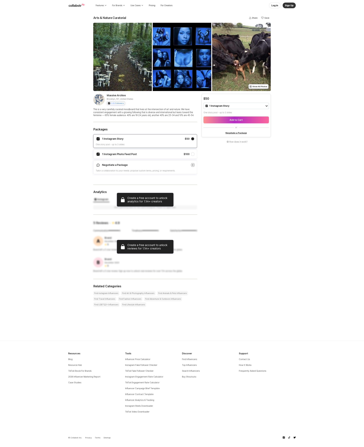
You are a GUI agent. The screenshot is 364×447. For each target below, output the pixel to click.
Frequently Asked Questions (252, 371)
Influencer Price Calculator (137, 359)
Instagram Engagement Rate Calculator (144, 376)
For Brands (117, 5)
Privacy (88, 438)
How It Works (245, 365)
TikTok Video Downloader (137, 411)
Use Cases (136, 5)
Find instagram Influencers (106, 293)
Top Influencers (189, 365)
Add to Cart (236, 119)
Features (100, 5)
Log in (274, 5)
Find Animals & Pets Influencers (172, 293)
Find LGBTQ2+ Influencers (106, 304)
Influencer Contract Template (139, 394)
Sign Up (289, 5)
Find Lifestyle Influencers (133, 304)
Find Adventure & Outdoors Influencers (163, 299)
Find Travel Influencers (104, 299)
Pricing (152, 5)
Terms (97, 438)
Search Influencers (191, 371)
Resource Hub (75, 365)
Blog (70, 359)
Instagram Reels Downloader (139, 406)
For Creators (166, 5)
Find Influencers (189, 359)
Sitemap (107, 438)
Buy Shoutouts (189, 376)
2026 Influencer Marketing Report (84, 376)
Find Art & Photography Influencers (138, 293)
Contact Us (244, 359)
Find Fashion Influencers (130, 299)
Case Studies (74, 382)
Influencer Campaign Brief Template (142, 388)
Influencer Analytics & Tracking (139, 400)
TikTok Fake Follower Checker (139, 371)
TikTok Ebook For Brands (80, 371)
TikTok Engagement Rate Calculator (142, 382)
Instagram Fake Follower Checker (141, 365)
